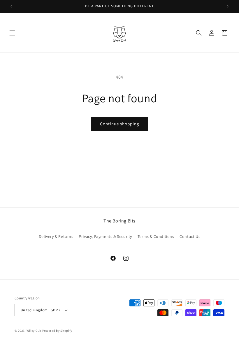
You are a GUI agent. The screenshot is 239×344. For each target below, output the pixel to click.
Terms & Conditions (156, 236)
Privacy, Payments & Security (105, 236)
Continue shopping (119, 124)
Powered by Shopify (57, 331)
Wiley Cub (34, 331)
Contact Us (190, 236)
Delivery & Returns (56, 236)
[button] (12, 33)
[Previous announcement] (11, 6)
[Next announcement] (227, 6)
